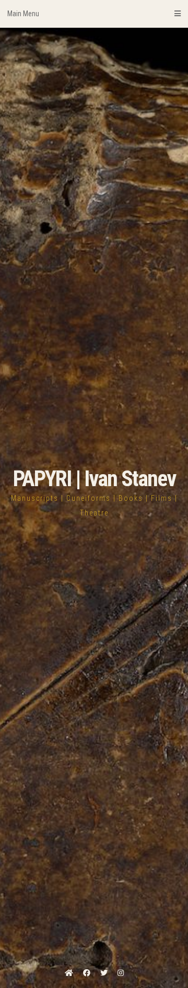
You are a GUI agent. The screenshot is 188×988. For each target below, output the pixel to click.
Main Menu (23, 13)
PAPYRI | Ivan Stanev (94, 478)
